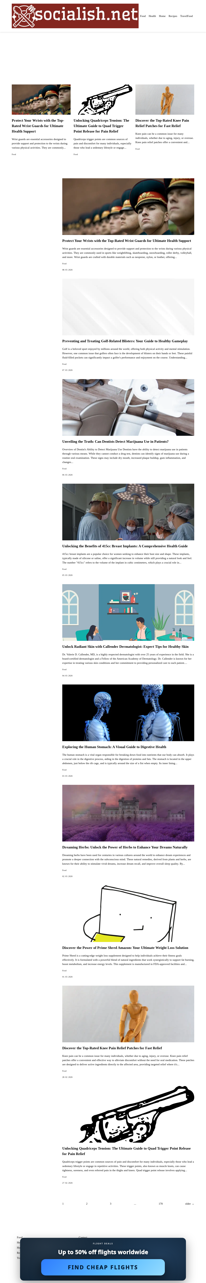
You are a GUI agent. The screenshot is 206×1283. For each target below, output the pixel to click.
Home (162, 16)
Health (152, 16)
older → (189, 1203)
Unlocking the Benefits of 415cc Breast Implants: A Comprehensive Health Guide (125, 546)
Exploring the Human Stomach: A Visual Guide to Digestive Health (114, 747)
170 (161, 1203)
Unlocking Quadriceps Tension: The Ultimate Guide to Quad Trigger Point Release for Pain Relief (101, 125)
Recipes (173, 16)
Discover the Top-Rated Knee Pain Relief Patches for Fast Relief (112, 1048)
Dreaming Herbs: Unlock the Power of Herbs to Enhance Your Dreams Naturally (125, 847)
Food (143, 16)
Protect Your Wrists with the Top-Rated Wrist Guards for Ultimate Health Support (38, 125)
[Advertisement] (103, 54)
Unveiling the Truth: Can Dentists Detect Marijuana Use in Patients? (115, 441)
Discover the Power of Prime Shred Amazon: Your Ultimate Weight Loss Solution (125, 948)
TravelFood (186, 16)
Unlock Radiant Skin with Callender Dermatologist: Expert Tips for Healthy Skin (125, 647)
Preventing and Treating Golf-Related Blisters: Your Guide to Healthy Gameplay (125, 341)
